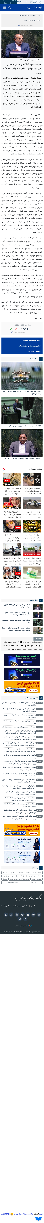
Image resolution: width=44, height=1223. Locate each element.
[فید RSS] (24, 919)
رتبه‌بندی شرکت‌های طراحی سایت (19, 879)
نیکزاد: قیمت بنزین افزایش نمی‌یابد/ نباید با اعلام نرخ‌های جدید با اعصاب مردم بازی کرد (20, 799)
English (19, 2)
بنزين (8, 649)
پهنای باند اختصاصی (23, 872)
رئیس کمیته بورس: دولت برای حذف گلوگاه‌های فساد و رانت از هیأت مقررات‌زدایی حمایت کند (20, 732)
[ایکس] (10, 915)
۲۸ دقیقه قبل (39, 709)
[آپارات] (19, 919)
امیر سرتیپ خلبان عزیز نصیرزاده (29, 346)
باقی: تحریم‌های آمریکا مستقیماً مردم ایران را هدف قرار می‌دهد (19, 722)
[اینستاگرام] (5, 915)
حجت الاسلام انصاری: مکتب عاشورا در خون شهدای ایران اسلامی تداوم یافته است (19, 768)
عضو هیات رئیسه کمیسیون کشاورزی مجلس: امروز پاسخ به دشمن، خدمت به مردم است (19, 817)
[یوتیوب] (16, 915)
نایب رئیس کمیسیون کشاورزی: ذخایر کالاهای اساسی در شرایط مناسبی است (21, 793)
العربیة (25, 2)
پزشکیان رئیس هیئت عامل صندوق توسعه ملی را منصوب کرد (20, 716)
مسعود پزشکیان (37, 642)
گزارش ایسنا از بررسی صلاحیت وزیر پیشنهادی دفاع (25, 426)
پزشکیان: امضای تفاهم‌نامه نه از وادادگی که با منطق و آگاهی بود (19, 703)
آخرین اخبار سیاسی (31, 698)
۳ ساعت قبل (39, 761)
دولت (30, 649)
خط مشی (25, 906)
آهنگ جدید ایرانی (34, 876)
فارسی (30, 2)
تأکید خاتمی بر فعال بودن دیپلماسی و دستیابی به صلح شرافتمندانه (19, 774)
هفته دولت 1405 (24, 642)
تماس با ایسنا (5, 906)
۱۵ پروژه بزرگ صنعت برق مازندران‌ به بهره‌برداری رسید (20, 756)
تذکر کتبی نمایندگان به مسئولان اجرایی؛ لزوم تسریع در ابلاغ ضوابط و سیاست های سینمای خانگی (19, 744)
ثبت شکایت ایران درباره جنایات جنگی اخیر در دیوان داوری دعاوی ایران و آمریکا (19, 780)
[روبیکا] (38, 915)
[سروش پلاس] (27, 915)
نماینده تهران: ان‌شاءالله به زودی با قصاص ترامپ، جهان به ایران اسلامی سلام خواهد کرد (20, 738)
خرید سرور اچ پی (9, 876)
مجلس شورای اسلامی (19, 649)
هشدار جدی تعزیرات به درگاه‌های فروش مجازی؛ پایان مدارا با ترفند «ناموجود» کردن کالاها (20, 762)
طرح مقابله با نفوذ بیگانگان (33, 645)
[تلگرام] (21, 915)
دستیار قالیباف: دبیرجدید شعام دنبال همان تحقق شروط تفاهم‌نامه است (20, 805)
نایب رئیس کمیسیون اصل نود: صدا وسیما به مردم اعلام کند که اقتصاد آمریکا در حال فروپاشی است (19, 750)
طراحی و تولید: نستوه (21, 926)
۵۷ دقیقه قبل (39, 721)
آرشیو (33, 906)
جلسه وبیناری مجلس (9, 642)
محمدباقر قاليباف (8, 645)
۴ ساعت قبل (39, 810)
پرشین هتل (33, 882)
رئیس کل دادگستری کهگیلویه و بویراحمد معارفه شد (19, 727)
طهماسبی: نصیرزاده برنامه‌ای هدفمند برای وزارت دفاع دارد (23, 458)
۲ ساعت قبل (39, 731)
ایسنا (34, 7)
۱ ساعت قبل (39, 727)
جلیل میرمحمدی (33, 351)
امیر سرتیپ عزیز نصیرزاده (31, 340)
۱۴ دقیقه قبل (39, 703)
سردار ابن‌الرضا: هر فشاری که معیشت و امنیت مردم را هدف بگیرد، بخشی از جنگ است (19, 787)
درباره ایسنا (16, 906)
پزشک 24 (21, 876)
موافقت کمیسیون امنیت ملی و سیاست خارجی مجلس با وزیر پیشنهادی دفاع (22, 393)
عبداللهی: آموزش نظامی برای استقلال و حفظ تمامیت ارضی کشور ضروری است (16, 629)
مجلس (39, 15)
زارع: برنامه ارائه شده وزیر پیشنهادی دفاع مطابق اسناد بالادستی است (17, 613)
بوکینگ (5, 879)
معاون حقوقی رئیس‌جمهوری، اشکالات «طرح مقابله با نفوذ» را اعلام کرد (19, 710)
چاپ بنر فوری (37, 872)
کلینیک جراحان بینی (12, 882)
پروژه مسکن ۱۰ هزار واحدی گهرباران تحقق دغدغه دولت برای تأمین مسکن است (20, 811)
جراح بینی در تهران (8, 872)
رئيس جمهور (38, 649)
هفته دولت (19, 645)
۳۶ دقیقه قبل (39, 715)
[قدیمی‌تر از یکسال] (22, 376)
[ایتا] (33, 915)
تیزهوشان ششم (36, 879)
